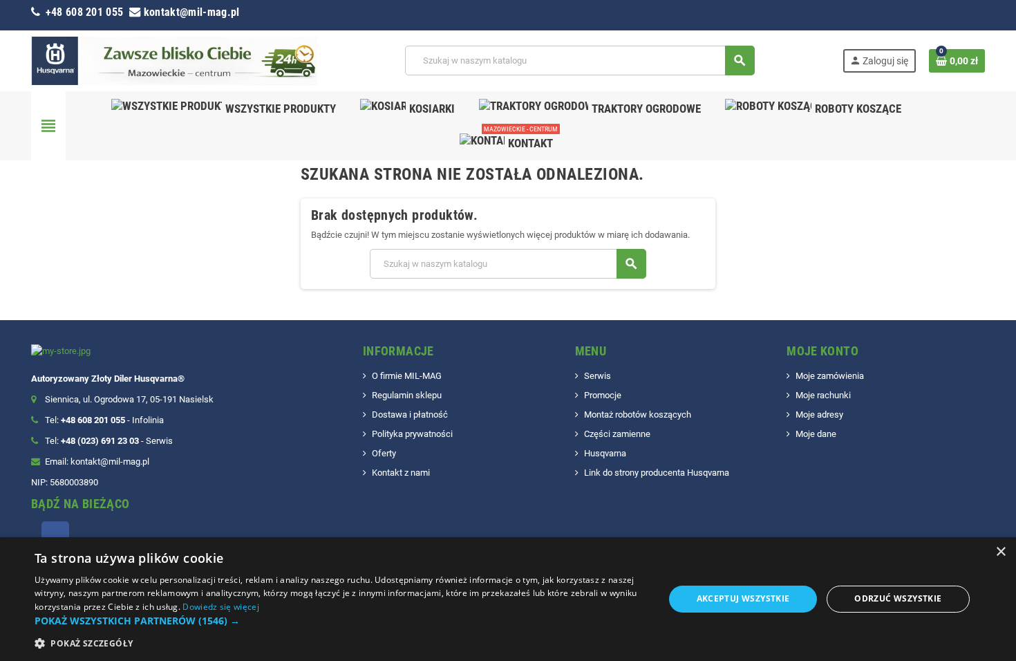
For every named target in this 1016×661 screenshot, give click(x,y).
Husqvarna (605, 453)
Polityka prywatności (412, 434)
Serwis (597, 376)
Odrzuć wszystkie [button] (897, 598)
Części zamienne (617, 434)
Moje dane (816, 434)
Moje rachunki (823, 395)
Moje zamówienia (830, 376)
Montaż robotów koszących (637, 414)
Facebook (55, 535)
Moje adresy (819, 414)
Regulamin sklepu (407, 395)
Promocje (602, 395)
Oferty (384, 453)
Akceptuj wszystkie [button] (743, 598)
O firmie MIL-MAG (407, 376)
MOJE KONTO (822, 351)
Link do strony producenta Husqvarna (656, 472)
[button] (340, 621)
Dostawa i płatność (410, 414)
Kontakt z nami (401, 472)
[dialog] (508, 599)
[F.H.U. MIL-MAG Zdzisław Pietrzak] (174, 60)
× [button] (1000, 552)
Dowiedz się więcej (220, 607)
